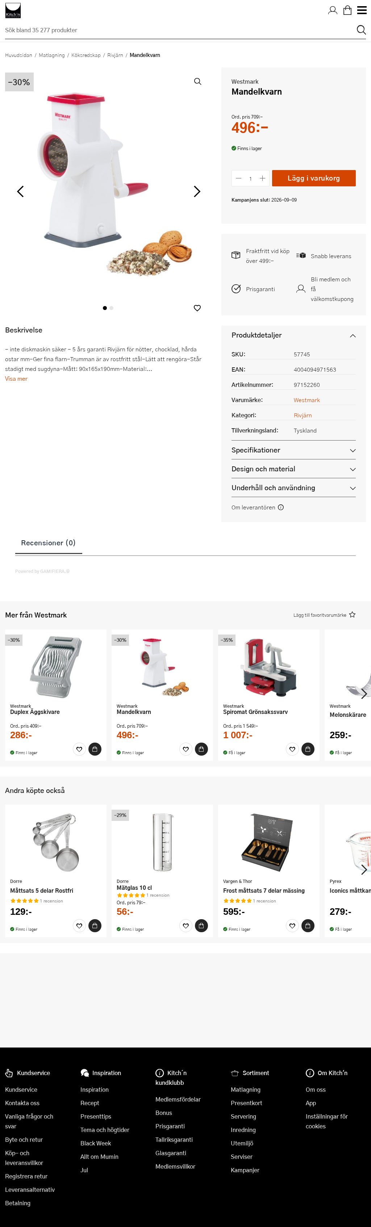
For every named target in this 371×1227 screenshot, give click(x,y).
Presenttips (95, 1116)
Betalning (17, 1203)
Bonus (163, 1112)
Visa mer (16, 378)
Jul (84, 1170)
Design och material (263, 468)
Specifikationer (256, 450)
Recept (89, 1103)
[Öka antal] (263, 178)
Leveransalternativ (30, 1189)
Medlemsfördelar (178, 1099)
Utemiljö (242, 1143)
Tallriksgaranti (174, 1139)
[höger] (196, 192)
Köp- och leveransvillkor (24, 1158)
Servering (243, 1116)
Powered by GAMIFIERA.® (42, 571)
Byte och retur (24, 1139)
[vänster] (20, 192)
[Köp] (94, 749)
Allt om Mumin (99, 1156)
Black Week (95, 1143)
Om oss (316, 1089)
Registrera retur (26, 1176)
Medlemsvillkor (175, 1166)
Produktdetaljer (257, 335)
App (311, 1103)
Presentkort (246, 1103)
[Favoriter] (79, 749)
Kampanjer (245, 1170)
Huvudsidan (18, 54)
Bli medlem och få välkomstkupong (332, 289)
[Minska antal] (238, 178)
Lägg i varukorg (314, 178)
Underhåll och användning (273, 487)
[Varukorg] (347, 10)
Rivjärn (115, 54)
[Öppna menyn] (361, 10)
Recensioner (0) (48, 542)
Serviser (242, 1156)
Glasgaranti (170, 1153)
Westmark (245, 81)
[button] (197, 308)
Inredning (243, 1129)
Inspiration (94, 1089)
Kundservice (21, 1089)
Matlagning (52, 54)
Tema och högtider (104, 1129)
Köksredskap (86, 54)
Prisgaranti (260, 289)
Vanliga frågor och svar (29, 1121)
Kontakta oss (22, 1103)
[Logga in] (333, 10)
